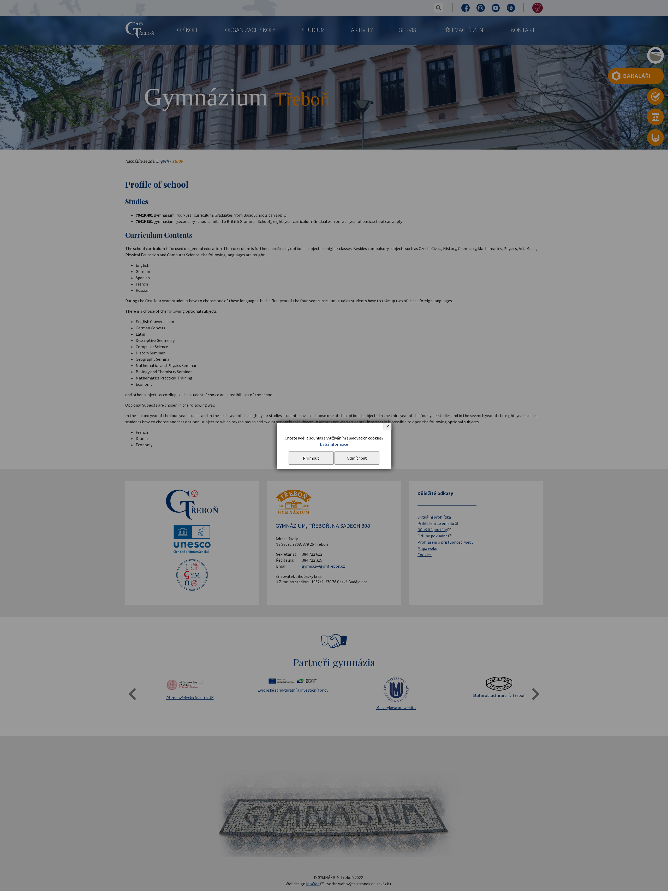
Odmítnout (357, 458)
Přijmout (311, 458)
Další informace (334, 444)
